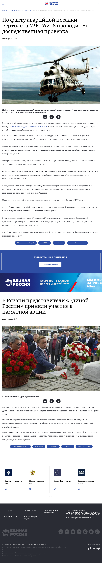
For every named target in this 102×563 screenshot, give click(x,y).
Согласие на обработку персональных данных (19, 556)
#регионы (39, 446)
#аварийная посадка (77, 243)
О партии (8, 510)
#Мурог (68, 446)
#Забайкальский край (25, 243)
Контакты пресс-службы (31, 517)
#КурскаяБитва (84, 446)
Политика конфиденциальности (14, 552)
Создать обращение (50, 264)
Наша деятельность (16, 10)
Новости (28, 10)
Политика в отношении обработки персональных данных (23, 554)
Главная (4, 10)
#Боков (53, 446)
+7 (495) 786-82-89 (83, 513)
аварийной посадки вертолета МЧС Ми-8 (27, 126)
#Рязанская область (20, 446)
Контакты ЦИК (10, 516)
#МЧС (44, 243)
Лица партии (30, 510)
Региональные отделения (51, 511)
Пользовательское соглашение (14, 550)
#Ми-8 (58, 243)
